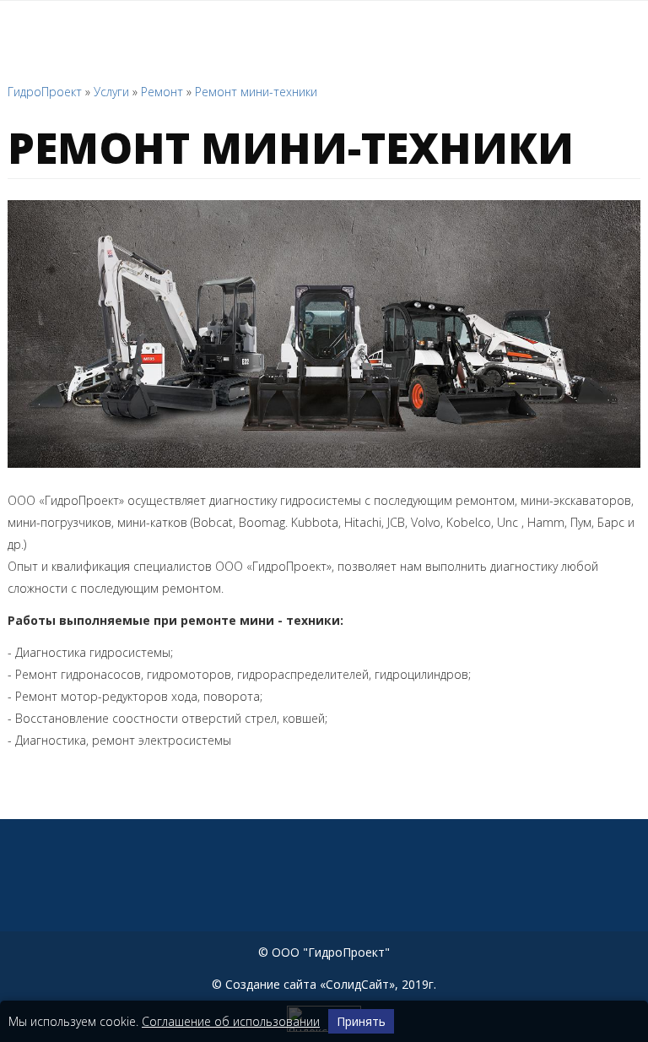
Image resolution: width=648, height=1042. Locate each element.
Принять (361, 1021)
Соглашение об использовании (231, 1021)
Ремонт (162, 92)
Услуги (111, 92)
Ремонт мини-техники (256, 92)
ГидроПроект (45, 92)
